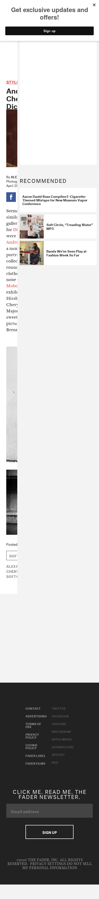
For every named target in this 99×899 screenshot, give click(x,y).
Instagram (61, 731)
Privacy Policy (32, 735)
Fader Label (35, 755)
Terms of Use (33, 725)
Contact (33, 708)
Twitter (59, 708)
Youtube (59, 723)
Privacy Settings (48, 864)
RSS (55, 762)
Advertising (36, 715)
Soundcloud (63, 746)
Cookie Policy (31, 746)
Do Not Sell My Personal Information (57, 866)
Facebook (60, 715)
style (12, 81)
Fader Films (35, 763)
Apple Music (62, 738)
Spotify (58, 754)
